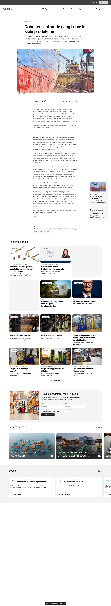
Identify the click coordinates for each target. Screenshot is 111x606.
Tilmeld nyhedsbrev (48, 414)
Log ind (95, 2)
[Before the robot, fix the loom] (24, 327)
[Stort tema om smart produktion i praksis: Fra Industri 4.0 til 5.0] (98, 213)
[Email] (73, 101)
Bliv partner (103, 2)
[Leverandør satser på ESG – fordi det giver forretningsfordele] (55, 293)
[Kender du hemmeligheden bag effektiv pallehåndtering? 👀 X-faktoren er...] (24, 261)
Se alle (97, 427)
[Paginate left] (10, 446)
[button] (107, 179)
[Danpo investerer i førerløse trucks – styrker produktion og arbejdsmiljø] (87, 329)
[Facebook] (63, 101)
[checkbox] (42, 410)
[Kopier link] (76, 101)
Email (65, 403)
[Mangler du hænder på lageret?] (24, 362)
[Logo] (7, 8)
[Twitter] (70, 101)
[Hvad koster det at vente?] (55, 327)
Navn (42, 403)
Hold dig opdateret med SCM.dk (54, 603)
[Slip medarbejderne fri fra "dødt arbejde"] (87, 362)
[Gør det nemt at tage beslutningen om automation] (55, 260)
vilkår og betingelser (74, 409)
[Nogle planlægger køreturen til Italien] (55, 362)
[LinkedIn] (66, 101)
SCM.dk (43, 101)
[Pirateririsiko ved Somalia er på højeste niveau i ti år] (87, 292)
